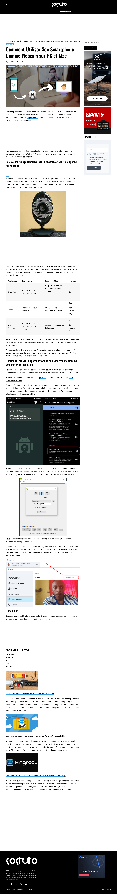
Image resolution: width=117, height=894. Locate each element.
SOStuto (21, 889)
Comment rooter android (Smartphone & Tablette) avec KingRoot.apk (36, 775)
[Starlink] (97, 52)
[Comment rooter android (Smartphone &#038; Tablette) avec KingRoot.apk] (22, 755)
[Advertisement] (58, 26)
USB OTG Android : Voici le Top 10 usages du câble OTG (30, 693)
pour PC (42, 377)
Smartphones (9, 44)
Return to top (106, 889)
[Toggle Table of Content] (7, 175)
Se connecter (29, 889)
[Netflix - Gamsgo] (97, 108)
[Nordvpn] (91, 856)
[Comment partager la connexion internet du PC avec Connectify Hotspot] (22, 715)
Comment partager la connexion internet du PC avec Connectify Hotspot (37, 736)
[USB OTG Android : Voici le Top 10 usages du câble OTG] (22, 673)
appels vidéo (32, 117)
